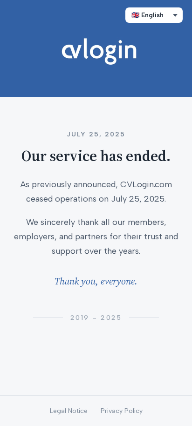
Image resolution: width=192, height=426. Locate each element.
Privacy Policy (122, 411)
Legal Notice (69, 411)
